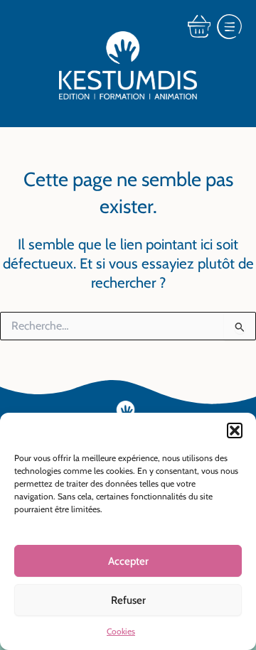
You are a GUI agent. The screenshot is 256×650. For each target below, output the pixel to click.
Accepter (128, 561)
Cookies (121, 631)
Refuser (128, 600)
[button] (235, 430)
